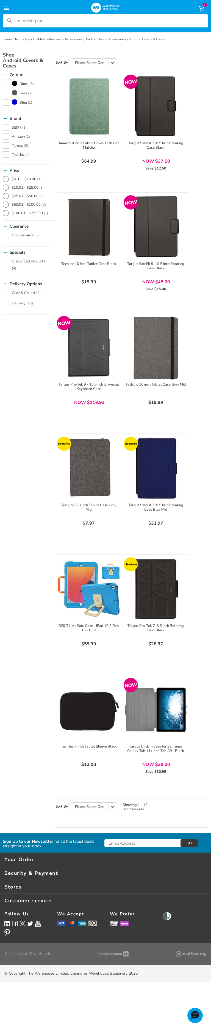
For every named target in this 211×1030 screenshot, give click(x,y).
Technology (23, 39)
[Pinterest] (7, 932)
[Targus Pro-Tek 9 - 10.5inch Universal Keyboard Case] (89, 348)
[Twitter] (30, 923)
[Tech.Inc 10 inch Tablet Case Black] (89, 227)
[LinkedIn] (7, 923)
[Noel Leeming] (191, 953)
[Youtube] (38, 924)
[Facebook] (15, 923)
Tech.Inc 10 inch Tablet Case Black (88, 263)
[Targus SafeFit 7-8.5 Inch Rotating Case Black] (156, 106)
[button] (195, 1015)
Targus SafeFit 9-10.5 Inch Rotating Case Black (155, 266)
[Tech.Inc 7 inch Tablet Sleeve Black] (89, 710)
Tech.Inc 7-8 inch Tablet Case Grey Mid (88, 507)
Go (189, 843)
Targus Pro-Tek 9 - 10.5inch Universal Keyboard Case (89, 386)
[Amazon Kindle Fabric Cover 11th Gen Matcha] (89, 106)
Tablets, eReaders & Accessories (58, 39)
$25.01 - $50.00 (28, 196)
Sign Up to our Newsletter (28, 841)
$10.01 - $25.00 (28, 187)
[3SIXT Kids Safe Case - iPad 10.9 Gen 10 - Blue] (89, 589)
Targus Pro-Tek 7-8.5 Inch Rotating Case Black (155, 628)
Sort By (61, 63)
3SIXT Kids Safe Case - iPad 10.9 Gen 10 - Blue (89, 628)
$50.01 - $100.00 (29, 204)
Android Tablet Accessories (105, 39)
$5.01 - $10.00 (26, 179)
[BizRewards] (114, 923)
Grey (26, 93)
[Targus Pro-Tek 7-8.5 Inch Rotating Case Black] (156, 589)
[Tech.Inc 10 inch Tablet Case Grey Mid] (156, 348)
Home (7, 39)
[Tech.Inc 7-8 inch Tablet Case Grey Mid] (89, 468)
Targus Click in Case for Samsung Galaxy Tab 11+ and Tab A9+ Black (155, 748)
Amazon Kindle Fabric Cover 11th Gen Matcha (89, 145)
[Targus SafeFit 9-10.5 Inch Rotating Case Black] (156, 227)
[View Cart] (198, 8)
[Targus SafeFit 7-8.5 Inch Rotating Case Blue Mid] (156, 468)
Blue (26, 102)
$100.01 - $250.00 (30, 213)
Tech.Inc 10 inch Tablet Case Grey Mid (156, 384)
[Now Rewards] (124, 923)
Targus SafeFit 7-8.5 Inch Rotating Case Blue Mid (155, 507)
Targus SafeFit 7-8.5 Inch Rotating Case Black (155, 145)
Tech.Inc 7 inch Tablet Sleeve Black (89, 746)
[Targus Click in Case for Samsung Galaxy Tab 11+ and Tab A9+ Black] (156, 710)
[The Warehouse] (113, 953)
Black (27, 83)
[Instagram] (22, 923)
